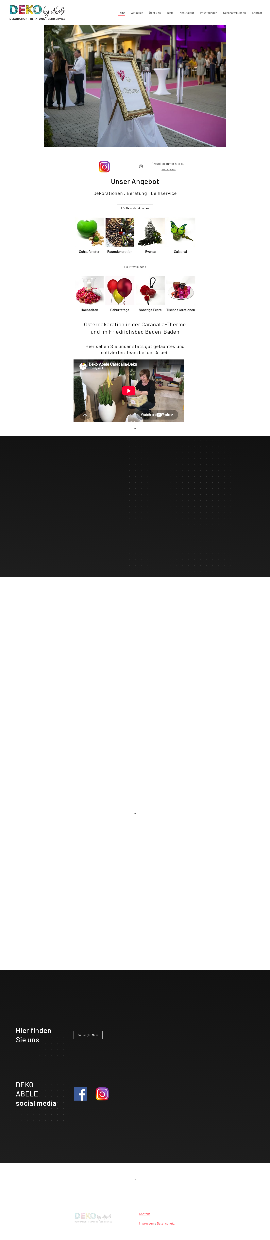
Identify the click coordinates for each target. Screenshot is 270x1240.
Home (121, 12)
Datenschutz (166, 1223)
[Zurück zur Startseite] (38, 12)
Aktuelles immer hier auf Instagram (169, 166)
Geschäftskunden (234, 12)
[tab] (125, 575)
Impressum (147, 1223)
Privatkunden (208, 12)
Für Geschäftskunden (135, 208)
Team (170, 12)
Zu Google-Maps (88, 1035)
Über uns (155, 12)
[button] (135, 429)
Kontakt (257, 12)
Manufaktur (187, 12)
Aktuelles (137, 12)
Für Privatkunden (135, 267)
